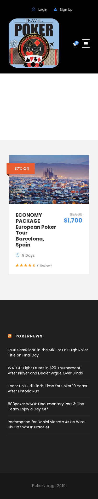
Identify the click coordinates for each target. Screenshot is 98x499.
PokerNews (29, 336)
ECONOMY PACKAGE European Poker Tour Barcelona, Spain (36, 230)
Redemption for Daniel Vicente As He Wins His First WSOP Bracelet (46, 424)
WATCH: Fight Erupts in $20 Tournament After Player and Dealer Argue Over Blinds (45, 370)
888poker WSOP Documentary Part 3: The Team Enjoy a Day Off (46, 406)
